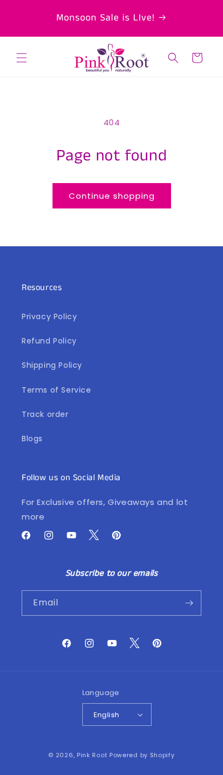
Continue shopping (112, 195)
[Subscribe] (189, 603)
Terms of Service (56, 390)
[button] (22, 58)
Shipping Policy (52, 365)
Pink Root (92, 755)
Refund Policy (49, 340)
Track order (45, 414)
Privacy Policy (49, 316)
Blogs (32, 438)
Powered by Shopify (142, 755)
